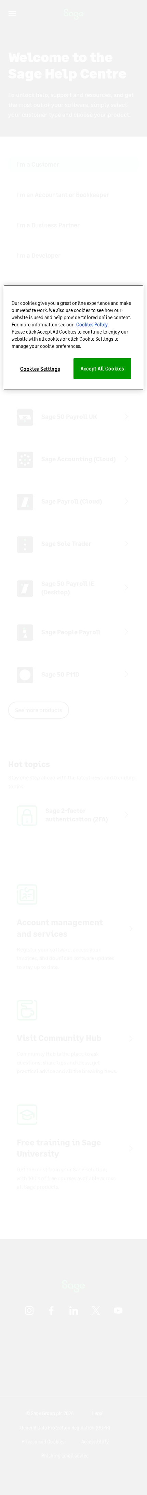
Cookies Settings (40, 369)
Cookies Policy (92, 324)
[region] (74, 337)
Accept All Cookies (102, 368)
